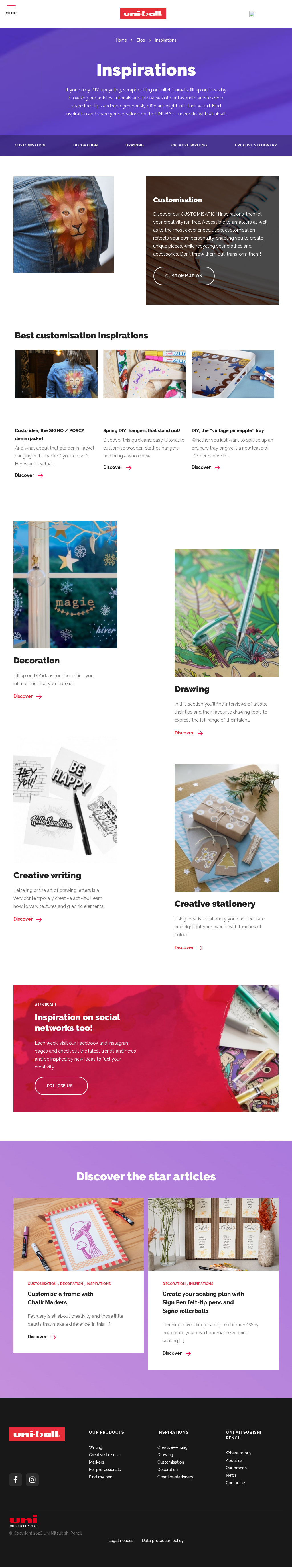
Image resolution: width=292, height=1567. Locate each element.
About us (234, 1460)
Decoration (85, 145)
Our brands (236, 1468)
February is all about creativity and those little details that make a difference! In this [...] (75, 1320)
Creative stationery (256, 145)
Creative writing (189, 145)
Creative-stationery (175, 1477)
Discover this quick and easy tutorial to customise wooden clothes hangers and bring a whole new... (143, 448)
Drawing (134, 145)
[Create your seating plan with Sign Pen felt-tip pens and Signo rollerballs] (213, 1234)
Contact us (236, 1482)
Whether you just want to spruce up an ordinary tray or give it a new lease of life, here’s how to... (232, 448)
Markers (96, 1462)
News (231, 1475)
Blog (141, 40)
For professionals (105, 1469)
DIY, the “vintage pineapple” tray (228, 430)
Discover (25, 475)
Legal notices (120, 1540)
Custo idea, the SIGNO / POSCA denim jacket (50, 434)
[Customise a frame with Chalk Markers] (78, 1234)
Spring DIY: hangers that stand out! (141, 430)
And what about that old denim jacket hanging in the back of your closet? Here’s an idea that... (54, 456)
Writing (95, 1447)
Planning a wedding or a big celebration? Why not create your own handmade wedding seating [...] (211, 1332)
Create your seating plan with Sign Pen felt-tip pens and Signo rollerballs (203, 1302)
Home (121, 40)
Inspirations (165, 40)
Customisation (30, 145)
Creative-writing (172, 1447)
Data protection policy (163, 1540)
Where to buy (239, 1453)
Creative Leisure (104, 1454)
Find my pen (100, 1477)
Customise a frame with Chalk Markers (60, 1298)
